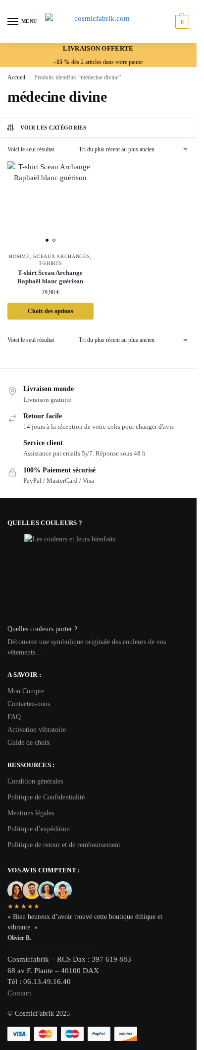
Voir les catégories (53, 128)
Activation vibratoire (36, 729)
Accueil (16, 77)
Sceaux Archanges (61, 256)
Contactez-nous (28, 704)
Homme (19, 256)
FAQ (14, 717)
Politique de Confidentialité (46, 797)
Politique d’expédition (38, 829)
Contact (19, 993)
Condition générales (35, 781)
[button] (181, 22)
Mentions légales (30, 813)
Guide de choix (28, 742)
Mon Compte (25, 691)
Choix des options (50, 311)
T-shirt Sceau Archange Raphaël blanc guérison (50, 277)
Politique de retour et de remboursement (63, 845)
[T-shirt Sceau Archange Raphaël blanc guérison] (50, 204)
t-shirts (50, 263)
